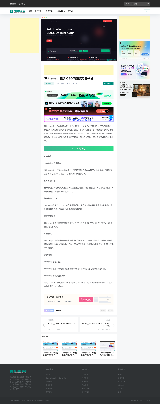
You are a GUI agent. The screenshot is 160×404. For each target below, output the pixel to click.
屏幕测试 (121, 389)
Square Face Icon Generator (56, 378)
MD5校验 (121, 385)
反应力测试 (49, 382)
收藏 (59, 310)
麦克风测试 (49, 392)
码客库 (48, 374)
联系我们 (22, 4)
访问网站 (109, 84)
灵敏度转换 (122, 378)
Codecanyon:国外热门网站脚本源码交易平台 (107, 355)
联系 (119, 392)
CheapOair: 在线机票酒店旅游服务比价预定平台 (50, 355)
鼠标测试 (49, 389)
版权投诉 (13, 4)
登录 (147, 11)
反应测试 (85, 385)
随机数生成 (122, 382)
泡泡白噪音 (85, 389)
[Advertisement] (24, 35)
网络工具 (49, 11)
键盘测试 (49, 385)
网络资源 (38, 11)
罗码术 (120, 374)
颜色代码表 (85, 392)
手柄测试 (85, 378)
